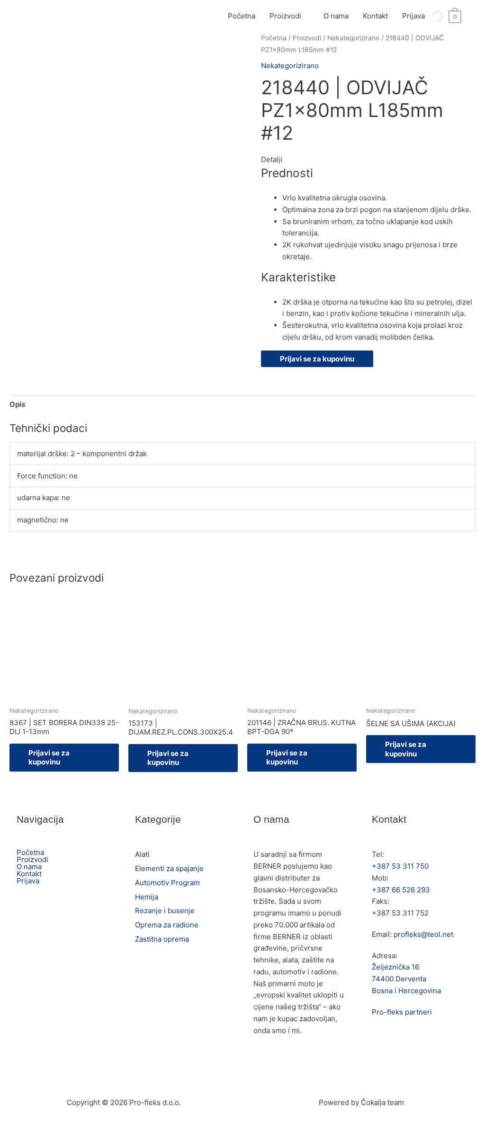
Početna (241, 15)
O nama (336, 15)
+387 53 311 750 (400, 866)
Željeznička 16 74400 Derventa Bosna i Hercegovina (406, 978)
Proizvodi (285, 15)
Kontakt (375, 15)
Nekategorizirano (353, 38)
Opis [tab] (17, 404)
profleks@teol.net (423, 934)
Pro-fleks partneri (402, 1011)
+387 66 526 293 (401, 889)
